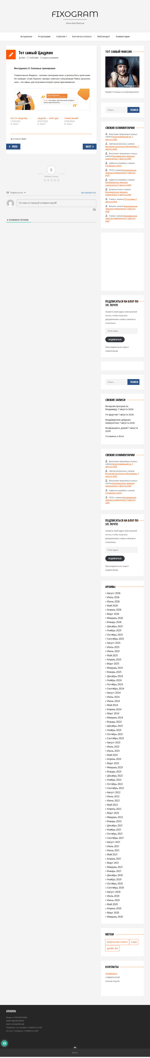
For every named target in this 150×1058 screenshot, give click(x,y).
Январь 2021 (114, 871)
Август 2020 (113, 891)
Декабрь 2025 (115, 626)
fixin (23, 57)
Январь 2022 (114, 821)
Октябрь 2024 (115, 684)
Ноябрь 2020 (114, 879)
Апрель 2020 (114, 908)
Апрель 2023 (114, 759)
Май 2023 (112, 755)
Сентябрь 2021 (115, 838)
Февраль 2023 (115, 767)
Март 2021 (113, 862)
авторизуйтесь (88, 192)
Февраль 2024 (115, 717)
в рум (134, 942)
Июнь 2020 (113, 900)
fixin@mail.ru (111, 973)
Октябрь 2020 (115, 883)
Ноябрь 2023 (114, 730)
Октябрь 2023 (115, 734)
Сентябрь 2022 (115, 788)
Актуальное (26, 36)
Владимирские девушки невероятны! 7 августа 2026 (120, 157)
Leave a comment (50, 57)
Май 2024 (112, 705)
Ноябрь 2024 (114, 680)
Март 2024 (113, 713)
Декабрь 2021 (115, 825)
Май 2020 (112, 904)
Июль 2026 (113, 597)
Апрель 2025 (114, 659)
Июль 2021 (113, 846)
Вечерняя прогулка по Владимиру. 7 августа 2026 (119, 408)
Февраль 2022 (115, 817)
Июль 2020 (113, 896)
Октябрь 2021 (115, 833)
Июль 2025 (113, 647)
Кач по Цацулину (19, 118)
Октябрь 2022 (115, 784)
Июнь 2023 (113, 750)
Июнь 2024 (113, 701)
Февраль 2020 (115, 916)
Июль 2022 (113, 796)
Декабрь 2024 (115, 676)
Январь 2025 (114, 672)
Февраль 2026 (115, 618)
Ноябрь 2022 (114, 779)
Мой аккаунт (103, 36)
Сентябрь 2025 (115, 638)
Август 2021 (113, 842)
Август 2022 (113, 792)
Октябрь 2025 (115, 634)
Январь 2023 (114, 771)
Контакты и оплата (81, 36)
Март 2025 (113, 663)
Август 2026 (113, 593)
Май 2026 (112, 605)
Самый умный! (71, 118)
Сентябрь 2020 (115, 887)
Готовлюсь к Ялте (113, 165)
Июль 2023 (113, 746)
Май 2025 (112, 655)
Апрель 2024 (114, 709)
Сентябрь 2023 (115, 738)
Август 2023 (113, 742)
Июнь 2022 (113, 800)
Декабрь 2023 (115, 725)
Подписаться (114, 339)
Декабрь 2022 (115, 775)
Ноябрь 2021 (114, 829)
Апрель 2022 (114, 808)
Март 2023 (113, 763)
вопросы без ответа (117, 942)
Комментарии (123, 36)
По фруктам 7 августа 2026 (119, 414)
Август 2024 (113, 692)
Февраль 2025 (115, 667)
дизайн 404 (112, 948)
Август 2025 (113, 642)
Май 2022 (112, 804)
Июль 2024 (113, 697)
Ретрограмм (44, 36)
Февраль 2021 (115, 867)
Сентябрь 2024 (115, 688)
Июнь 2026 (113, 601)
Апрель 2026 (114, 609)
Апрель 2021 (114, 858)
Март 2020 (113, 912)
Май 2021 (112, 854)
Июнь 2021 (113, 850)
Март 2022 (113, 813)
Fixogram (75, 14)
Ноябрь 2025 (114, 630)
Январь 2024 (114, 721)
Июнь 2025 (113, 651)
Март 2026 (113, 614)
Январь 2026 (114, 622)
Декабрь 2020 (115, 875)
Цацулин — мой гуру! (48, 118)
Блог (24, 139)
